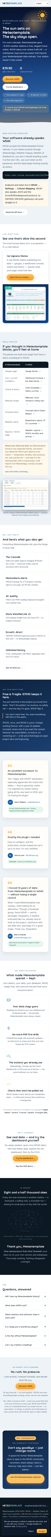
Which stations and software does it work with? (22, 1316)
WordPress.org (32, 855)
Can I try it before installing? (18, 1345)
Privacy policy (21, 1526)
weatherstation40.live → (37, 1505)
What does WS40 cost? (16, 1305)
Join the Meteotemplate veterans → (25, 1478)
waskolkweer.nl (34, 802)
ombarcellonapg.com (22, 937)
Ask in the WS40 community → (17, 471)
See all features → (14, 668)
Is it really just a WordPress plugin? (21, 1327)
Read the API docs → (15, 212)
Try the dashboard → (15, 87)
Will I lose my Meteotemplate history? (22, 1296)
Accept (42, 1531)
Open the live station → (20, 277)
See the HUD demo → (25, 1166)
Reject (31, 1531)
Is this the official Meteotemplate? (21, 1336)
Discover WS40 (12, 79)
